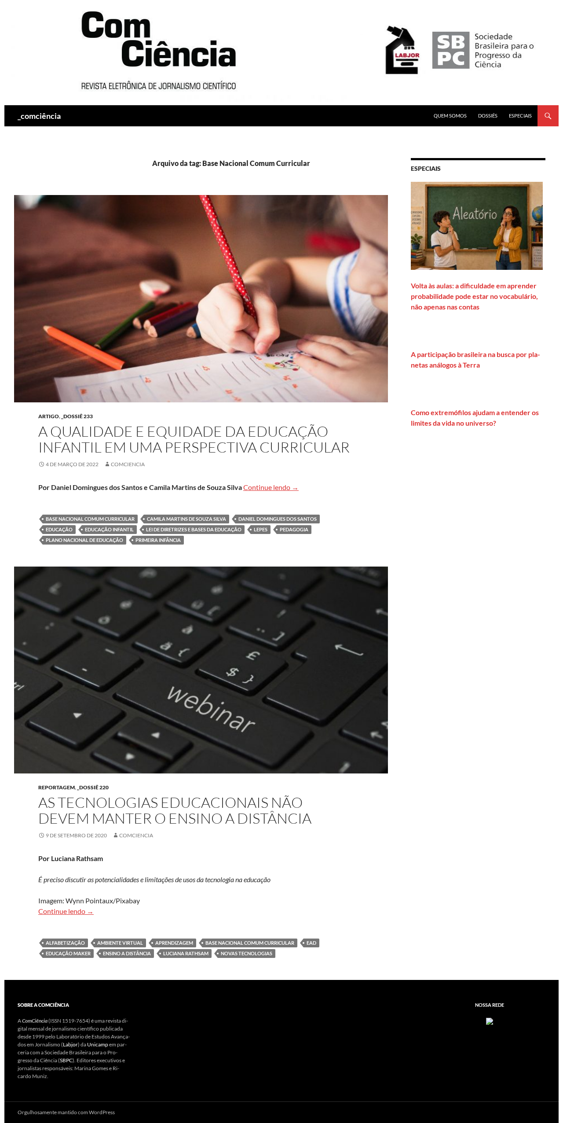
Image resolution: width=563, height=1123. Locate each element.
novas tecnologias (246, 953)
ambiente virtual (120, 943)
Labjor (70, 1044)
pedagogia (294, 529)
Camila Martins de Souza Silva (186, 519)
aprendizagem (174, 943)
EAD (311, 943)
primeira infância (158, 540)
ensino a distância (127, 953)
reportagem (56, 787)
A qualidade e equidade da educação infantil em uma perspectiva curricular (194, 439)
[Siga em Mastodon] (489, 1020)
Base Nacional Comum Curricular (90, 519)
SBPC (66, 1060)
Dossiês (487, 115)
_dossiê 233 (77, 416)
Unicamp (97, 1044)
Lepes (260, 529)
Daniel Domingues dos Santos (277, 519)
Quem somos (450, 115)
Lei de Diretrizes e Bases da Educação (193, 529)
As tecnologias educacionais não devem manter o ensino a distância (174, 810)
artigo (48, 416)
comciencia (128, 464)
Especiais (520, 115)
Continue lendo (271, 487)
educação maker (68, 953)
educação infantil (109, 529)
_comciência (39, 116)
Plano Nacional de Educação (84, 540)
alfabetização (65, 943)
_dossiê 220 (93, 787)
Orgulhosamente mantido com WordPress (66, 1112)
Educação (59, 529)
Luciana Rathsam (185, 953)
